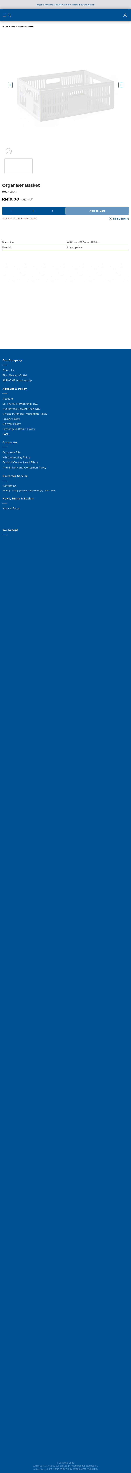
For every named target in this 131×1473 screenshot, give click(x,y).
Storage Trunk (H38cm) (22, 335)
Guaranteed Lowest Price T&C (21, 409)
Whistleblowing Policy (16, 457)
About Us (8, 370)
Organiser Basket (26, 26)
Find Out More (121, 218)
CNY (13, 26)
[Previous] (10, 85)
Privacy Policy (11, 419)
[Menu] (4, 15)
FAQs (5, 434)
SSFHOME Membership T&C (20, 404)
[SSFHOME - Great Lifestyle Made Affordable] (65, 15)
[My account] (124, 15)
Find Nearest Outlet (14, 375)
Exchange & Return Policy (18, 429)
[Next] (120, 85)
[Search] (9, 15)
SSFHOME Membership (17, 380)
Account (7, 398)
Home (5, 26)
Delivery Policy (11, 424)
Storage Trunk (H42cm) (65, 335)
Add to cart (97, 211)
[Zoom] (9, 151)
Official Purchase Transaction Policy (24, 414)
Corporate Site (11, 452)
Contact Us (9, 486)
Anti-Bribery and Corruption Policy (24, 467)
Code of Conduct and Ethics (20, 462)
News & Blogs (11, 508)
